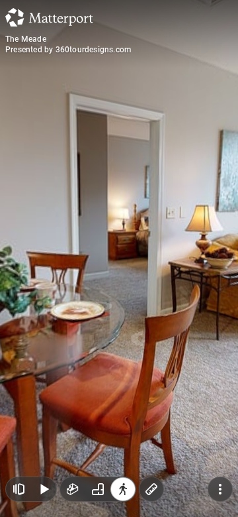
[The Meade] (119, 258)
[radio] (72, 489)
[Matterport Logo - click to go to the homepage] (49, 17)
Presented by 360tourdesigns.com (68, 49)
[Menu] (220, 489)
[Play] (44, 489)
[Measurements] (151, 489)
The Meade (25, 39)
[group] (98, 489)
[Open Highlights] (18, 489)
